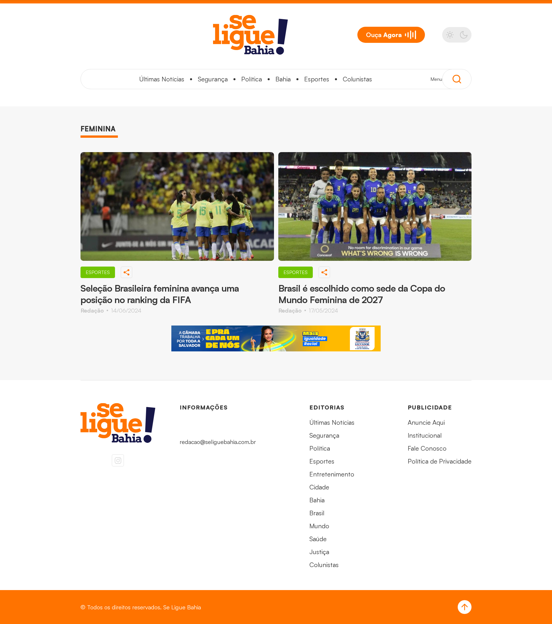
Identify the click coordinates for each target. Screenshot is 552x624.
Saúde (318, 539)
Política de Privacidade (439, 461)
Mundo (319, 526)
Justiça (319, 552)
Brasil (316, 513)
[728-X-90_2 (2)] (276, 338)
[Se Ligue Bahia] (250, 35)
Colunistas (357, 79)
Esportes (316, 79)
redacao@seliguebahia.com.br (218, 441)
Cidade (319, 487)
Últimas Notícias (161, 79)
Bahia (283, 79)
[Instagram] (118, 460)
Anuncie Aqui (426, 422)
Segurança (213, 79)
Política (251, 79)
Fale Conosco (427, 448)
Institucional (425, 435)
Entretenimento (331, 474)
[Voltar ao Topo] (464, 607)
